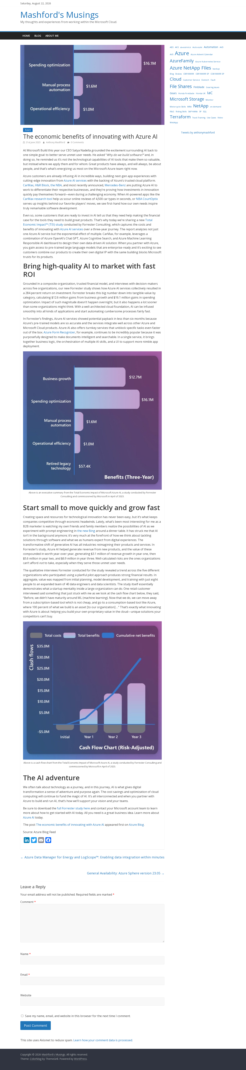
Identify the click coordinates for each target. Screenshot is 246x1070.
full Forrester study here (73, 808)
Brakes (178, 74)
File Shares (181, 86)
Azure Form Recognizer (59, 332)
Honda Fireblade (186, 93)
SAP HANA (193, 111)
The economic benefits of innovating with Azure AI (70, 825)
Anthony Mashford (56, 142)
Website (25, 995)
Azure (28, 129)
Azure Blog (136, 825)
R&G (172, 111)
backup (216, 69)
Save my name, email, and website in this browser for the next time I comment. (78, 1016)
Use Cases (211, 117)
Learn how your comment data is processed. (103, 1040)
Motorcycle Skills (178, 106)
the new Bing (86, 531)
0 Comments (77, 142)
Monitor (209, 100)
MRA (189, 106)
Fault (213, 80)
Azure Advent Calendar (202, 54)
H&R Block (42, 185)
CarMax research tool (37, 199)
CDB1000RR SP (217, 74)
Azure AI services (75, 180)
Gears (173, 93)
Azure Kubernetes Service (207, 61)
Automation (211, 47)
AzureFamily (182, 61)
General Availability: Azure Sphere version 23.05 (125, 873)
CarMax (28, 185)
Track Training (198, 117)
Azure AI (28, 817)
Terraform (180, 117)
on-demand (215, 106)
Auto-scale (197, 47)
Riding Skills (181, 111)
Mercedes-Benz (115, 185)
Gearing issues (212, 87)
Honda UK (200, 93)
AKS (177, 47)
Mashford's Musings (59, 14)
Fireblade (198, 87)
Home (26, 35)
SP (200, 111)
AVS (171, 54)
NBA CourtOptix (147, 199)
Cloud (175, 79)
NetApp (200, 106)
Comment (28, 902)
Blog (37, 35)
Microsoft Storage (187, 99)
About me (52, 35)
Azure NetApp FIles (190, 67)
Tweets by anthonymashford (198, 132)
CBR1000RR (188, 74)
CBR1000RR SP (202, 74)
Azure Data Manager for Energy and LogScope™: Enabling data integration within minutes (92, 857)
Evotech (205, 80)
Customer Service (191, 80)
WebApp (174, 122)
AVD (221, 47)
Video (220, 117)
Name (25, 954)
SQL (205, 111)
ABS (171, 47)
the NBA (56, 185)
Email (25, 975)
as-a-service (185, 47)
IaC (210, 92)
